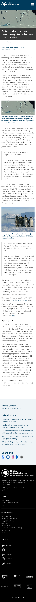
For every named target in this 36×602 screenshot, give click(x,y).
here (13, 315)
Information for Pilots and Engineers (13, 528)
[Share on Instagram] (12, 457)
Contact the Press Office (11, 408)
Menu (32, 4)
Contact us (5, 500)
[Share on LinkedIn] (17, 457)
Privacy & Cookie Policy (9, 518)
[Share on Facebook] (8, 457)
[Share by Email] (22, 457)
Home (3, 42)
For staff (4, 532)
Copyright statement (8, 521)
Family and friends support (10, 502)
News (9, 42)
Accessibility (5, 530)
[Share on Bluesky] (3, 457)
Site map (4, 523)
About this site (6, 516)
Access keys (5, 525)
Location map (6, 505)
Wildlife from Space (19, 300)
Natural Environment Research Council (13, 483)
